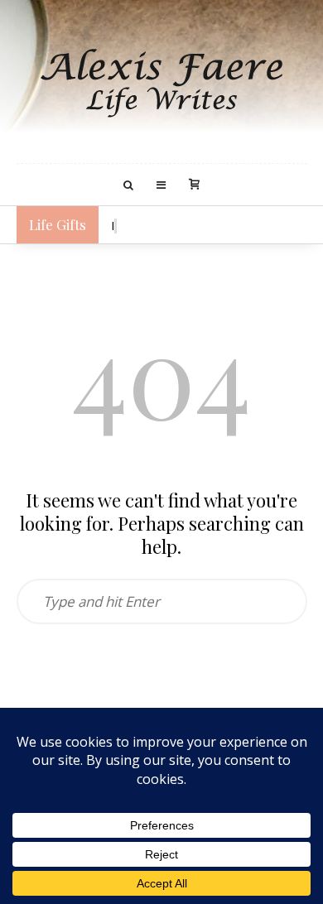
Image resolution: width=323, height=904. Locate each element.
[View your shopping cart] (194, 185)
